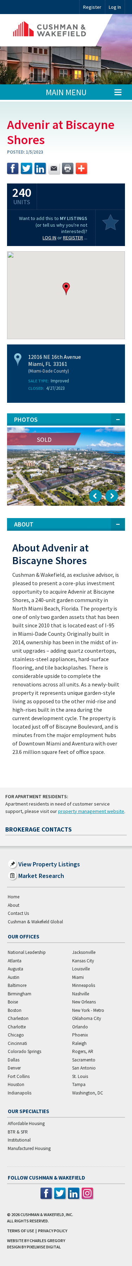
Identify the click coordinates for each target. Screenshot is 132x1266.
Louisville (81, 969)
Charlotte (17, 1027)
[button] (66, 289)
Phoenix (80, 1035)
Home (13, 897)
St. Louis (80, 1076)
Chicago (16, 1035)
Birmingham (19, 994)
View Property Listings (49, 864)
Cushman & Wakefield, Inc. (46, 1214)
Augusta (15, 969)
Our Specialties (28, 1111)
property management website (91, 811)
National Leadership (27, 952)
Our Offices (23, 936)
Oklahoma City (86, 1018)
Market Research (41, 876)
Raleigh (79, 1043)
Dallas (13, 1060)
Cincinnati (17, 1043)
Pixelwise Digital (44, 1246)
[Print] (67, 168)
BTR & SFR (18, 1132)
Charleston (18, 1018)
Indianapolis (19, 1093)
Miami (78, 977)
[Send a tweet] (26, 168)
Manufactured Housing (29, 1148)
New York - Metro (88, 1010)
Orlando (80, 1027)
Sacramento (83, 1060)
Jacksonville (83, 952)
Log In (49, 237)
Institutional (19, 1140)
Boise (13, 1002)
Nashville (80, 994)
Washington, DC (87, 1093)
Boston (14, 1010)
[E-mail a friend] (53, 168)
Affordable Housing (26, 1123)
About (13, 905)
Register (92, 7)
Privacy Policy (52, 1230)
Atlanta (14, 961)
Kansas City (83, 961)
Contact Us (18, 913)
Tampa (79, 1084)
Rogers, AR (82, 1051)
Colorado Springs (24, 1051)
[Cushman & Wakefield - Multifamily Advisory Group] (60, 30)
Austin (13, 977)
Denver (14, 1068)
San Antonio (84, 1068)
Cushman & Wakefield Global (35, 922)
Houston (16, 1084)
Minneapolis (83, 985)
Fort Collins (19, 1076)
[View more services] (81, 168)
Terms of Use (20, 1230)
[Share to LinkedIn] (40, 168)
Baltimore (17, 985)
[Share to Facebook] (12, 168)
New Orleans (84, 1002)
